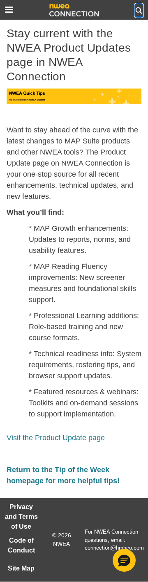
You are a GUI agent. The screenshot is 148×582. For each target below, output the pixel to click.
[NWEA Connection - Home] (74, 10)
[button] (124, 560)
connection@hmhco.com (114, 548)
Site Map (21, 568)
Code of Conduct (21, 545)
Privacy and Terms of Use (21, 516)
